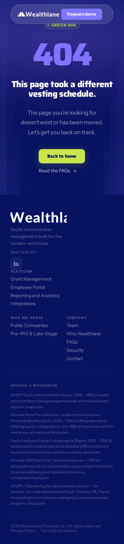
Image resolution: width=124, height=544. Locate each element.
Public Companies (29, 325)
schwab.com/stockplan (49, 432)
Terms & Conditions (59, 530)
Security (75, 350)
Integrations (23, 303)
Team (72, 325)
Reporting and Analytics (35, 296)
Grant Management (31, 279)
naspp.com (34, 407)
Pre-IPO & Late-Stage (34, 334)
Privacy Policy (23, 530)
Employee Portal (28, 287)
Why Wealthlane (83, 334)
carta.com (91, 452)
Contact (74, 358)
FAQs (72, 342)
